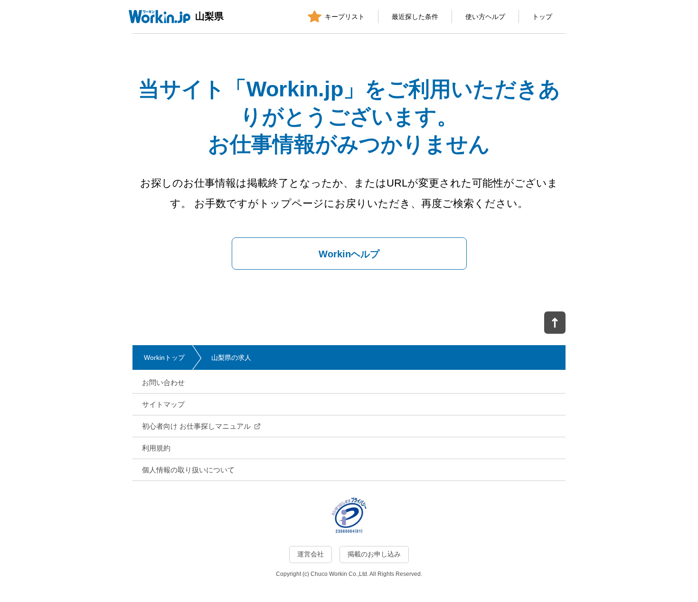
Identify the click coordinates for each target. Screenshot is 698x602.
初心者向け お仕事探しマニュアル (196, 426)
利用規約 (156, 448)
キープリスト (345, 16)
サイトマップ (163, 404)
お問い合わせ (163, 382)
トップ (542, 16)
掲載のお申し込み (374, 554)
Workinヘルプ (349, 254)
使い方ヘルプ (485, 16)
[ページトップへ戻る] (555, 322)
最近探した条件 (415, 16)
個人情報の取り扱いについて (188, 470)
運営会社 (310, 554)
